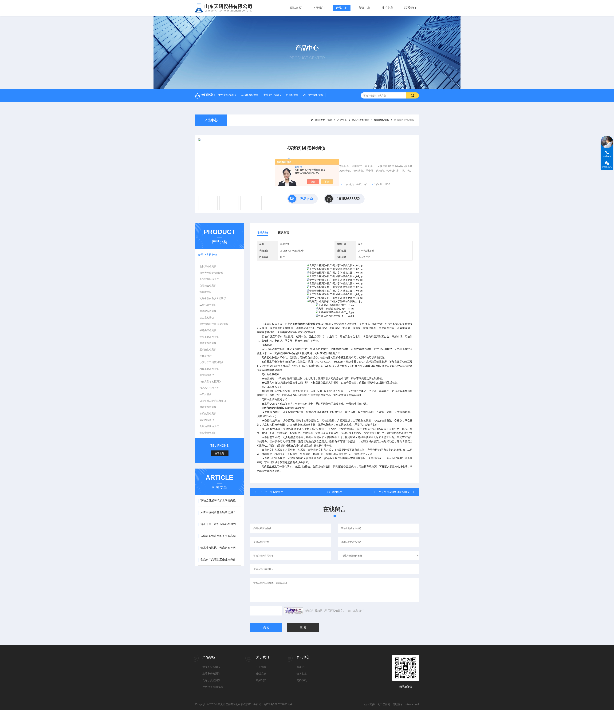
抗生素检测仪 (207, 317)
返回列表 (337, 492)
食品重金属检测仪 (209, 336)
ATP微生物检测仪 (313, 95)
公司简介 (261, 667)
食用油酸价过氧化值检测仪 (214, 324)
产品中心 (341, 7)
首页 (330, 120)
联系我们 (410, 7)
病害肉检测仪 (382, 120)
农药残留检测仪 (250, 95)
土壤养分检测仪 (272, 95)
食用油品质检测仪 (209, 426)
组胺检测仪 (276, 492)
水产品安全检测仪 (209, 388)
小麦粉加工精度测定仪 (212, 362)
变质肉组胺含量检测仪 (396, 492)
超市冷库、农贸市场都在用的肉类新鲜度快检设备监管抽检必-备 (220, 524)
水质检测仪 (292, 95)
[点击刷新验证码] (293, 610)
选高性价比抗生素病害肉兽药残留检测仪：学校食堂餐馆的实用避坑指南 (220, 547)
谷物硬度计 (206, 356)
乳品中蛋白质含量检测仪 (213, 298)
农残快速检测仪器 (212, 687)
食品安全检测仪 (227, 95)
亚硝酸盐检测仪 (208, 349)
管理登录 (398, 704)
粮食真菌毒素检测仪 (210, 381)
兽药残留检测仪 (208, 413)
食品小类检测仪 (361, 120)
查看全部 (219, 453)
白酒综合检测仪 (208, 285)
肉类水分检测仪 (208, 343)
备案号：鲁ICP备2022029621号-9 (272, 704)
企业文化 (261, 673)
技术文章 (387, 7)
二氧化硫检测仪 (208, 304)
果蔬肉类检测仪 (208, 330)
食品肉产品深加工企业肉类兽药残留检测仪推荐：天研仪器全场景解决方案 (220, 559)
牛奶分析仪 (206, 394)
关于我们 (319, 7)
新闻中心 (364, 7)
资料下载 (301, 680)
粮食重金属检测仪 (209, 368)
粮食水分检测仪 (208, 407)
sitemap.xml (412, 704)
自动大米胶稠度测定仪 (212, 272)
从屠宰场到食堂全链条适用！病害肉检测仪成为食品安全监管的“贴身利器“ (220, 512)
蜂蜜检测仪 (206, 292)
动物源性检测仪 (208, 266)
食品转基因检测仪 (209, 279)
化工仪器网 (383, 704)
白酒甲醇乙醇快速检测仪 (213, 400)
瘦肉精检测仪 (207, 375)
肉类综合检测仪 (208, 311)
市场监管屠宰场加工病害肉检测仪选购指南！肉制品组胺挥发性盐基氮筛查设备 (220, 500)
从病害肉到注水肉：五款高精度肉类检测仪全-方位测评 (220, 535)
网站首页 (296, 7)
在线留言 (283, 232)
